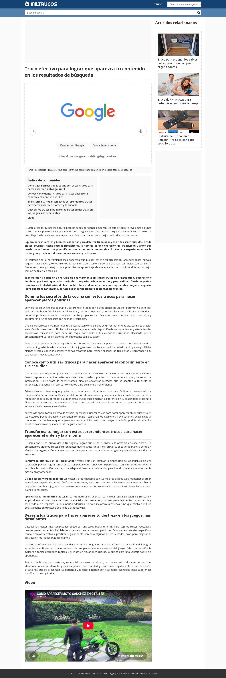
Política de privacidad (127, 673)
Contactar (97, 673)
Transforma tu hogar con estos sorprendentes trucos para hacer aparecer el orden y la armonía (60, 203)
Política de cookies (149, 673)
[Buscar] (198, 12)
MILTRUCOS (43, 4)
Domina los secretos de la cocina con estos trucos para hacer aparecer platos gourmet (60, 187)
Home (30, 169)
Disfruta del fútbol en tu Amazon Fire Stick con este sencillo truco (176, 139)
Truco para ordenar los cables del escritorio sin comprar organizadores (178, 63)
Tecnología (40, 169)
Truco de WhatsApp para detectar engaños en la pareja (178, 101)
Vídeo (31, 217)
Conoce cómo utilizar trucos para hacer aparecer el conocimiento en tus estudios (58, 195)
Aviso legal (109, 673)
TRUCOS (159, 4)
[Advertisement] (88, 41)
